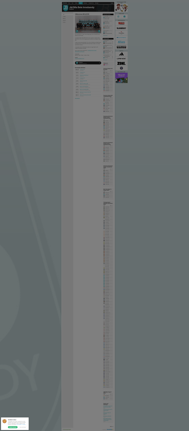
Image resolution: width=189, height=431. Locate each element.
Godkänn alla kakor (12, 427)
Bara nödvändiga (23, 427)
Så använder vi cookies (21, 424)
